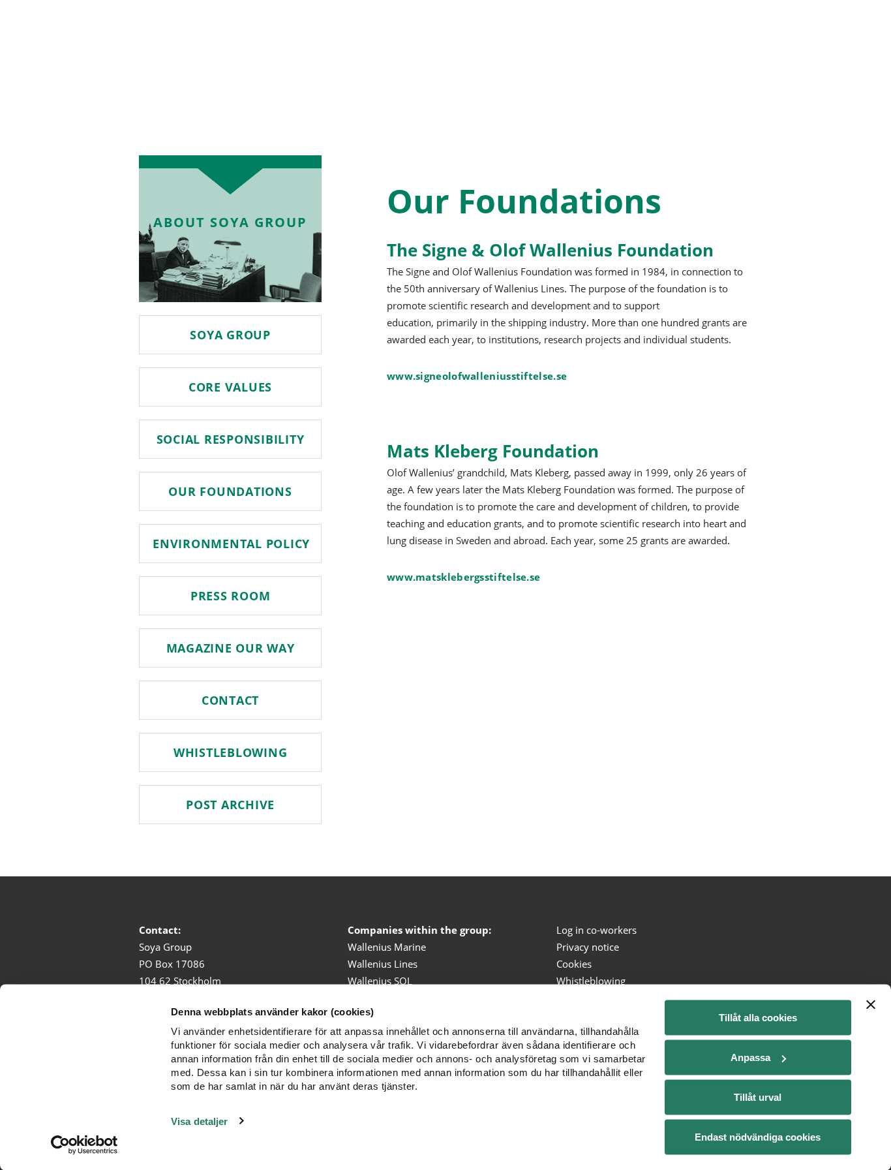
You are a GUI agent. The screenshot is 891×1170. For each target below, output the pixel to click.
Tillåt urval (757, 1097)
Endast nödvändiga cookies (758, 1137)
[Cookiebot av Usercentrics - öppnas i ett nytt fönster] (84, 1144)
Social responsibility (231, 439)
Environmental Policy (231, 543)
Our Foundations (230, 491)
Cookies (574, 963)
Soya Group (230, 335)
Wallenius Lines (382, 963)
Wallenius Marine (387, 946)
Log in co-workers (596, 929)
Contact (230, 700)
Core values (230, 387)
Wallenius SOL (380, 980)
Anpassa (750, 1057)
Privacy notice (587, 946)
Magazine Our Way (230, 648)
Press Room (230, 596)
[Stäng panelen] (870, 1004)
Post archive (230, 804)
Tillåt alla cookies (758, 1017)
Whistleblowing (231, 752)
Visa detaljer (199, 1120)
